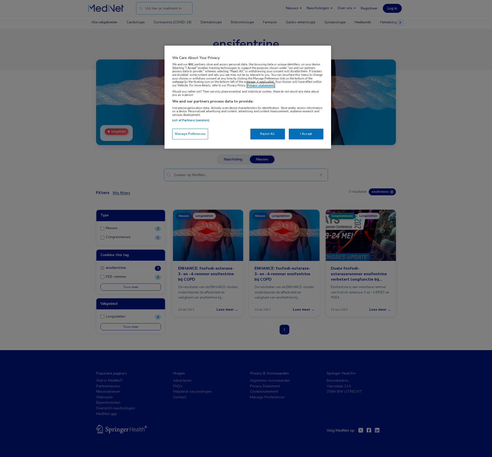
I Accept (306, 134)
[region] (248, 97)
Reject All (267, 134)
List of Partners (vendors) (190, 120)
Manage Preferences (190, 134)
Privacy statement (260, 85)
